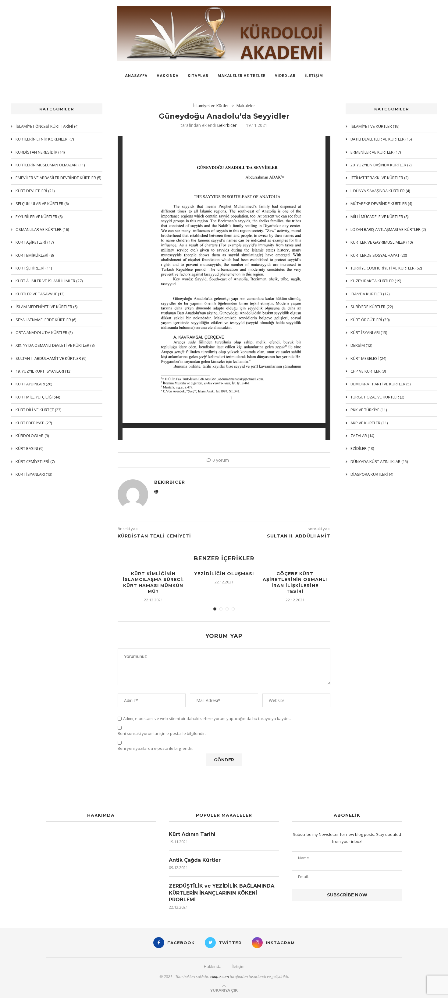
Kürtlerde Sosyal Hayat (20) (378, 255)
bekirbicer (226, 125)
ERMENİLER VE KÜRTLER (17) (375, 152)
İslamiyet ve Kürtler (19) (374, 126)
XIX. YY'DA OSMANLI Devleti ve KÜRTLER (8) (55, 345)
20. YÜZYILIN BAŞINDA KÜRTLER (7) (380, 165)
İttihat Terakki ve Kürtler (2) (379, 177)
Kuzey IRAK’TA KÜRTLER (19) (375, 280)
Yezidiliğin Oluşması (224, 573)
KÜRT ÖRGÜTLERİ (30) (369, 319)
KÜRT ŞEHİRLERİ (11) (34, 268)
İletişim (314, 76)
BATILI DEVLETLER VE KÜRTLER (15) (381, 139)
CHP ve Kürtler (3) (368, 371)
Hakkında (168, 76)
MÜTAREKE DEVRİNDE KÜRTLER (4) (381, 203)
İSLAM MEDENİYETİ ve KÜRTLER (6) (46, 306)
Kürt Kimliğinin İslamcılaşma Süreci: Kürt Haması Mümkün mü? (153, 582)
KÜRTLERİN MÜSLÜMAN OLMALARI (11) (50, 165)
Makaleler (245, 105)
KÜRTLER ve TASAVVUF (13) (40, 294)
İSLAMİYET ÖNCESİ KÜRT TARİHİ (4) (47, 126)
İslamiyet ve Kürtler (211, 105)
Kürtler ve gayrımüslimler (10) (381, 242)
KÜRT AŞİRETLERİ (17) (35, 242)
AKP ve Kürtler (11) (369, 423)
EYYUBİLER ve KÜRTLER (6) (39, 216)
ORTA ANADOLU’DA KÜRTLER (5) (44, 332)
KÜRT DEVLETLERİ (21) (35, 190)
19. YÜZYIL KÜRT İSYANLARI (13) (43, 371)
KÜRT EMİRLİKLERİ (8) (35, 255)
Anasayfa (136, 76)
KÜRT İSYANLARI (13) (368, 332)
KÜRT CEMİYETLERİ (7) (35, 461)
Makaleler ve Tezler (242, 76)
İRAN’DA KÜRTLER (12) (369, 294)
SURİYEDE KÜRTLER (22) (371, 306)
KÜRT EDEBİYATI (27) (34, 423)
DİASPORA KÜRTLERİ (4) (371, 474)
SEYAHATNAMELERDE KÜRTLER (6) (46, 319)
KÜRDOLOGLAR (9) (32, 435)
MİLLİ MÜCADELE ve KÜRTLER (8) (379, 216)
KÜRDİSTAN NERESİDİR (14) (40, 152)
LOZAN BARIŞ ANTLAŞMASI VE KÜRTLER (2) (388, 229)
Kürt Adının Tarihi (192, 834)
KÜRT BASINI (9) (29, 448)
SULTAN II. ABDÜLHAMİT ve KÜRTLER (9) (51, 358)
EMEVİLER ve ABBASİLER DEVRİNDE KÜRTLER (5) (58, 177)
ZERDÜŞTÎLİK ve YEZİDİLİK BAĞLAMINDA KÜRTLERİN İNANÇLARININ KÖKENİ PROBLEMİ (221, 892)
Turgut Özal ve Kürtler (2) (377, 397)
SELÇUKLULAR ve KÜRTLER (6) (42, 203)
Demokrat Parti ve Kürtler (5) (380, 384)
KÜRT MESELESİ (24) (368, 358)
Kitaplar (198, 76)
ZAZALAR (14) (362, 435)
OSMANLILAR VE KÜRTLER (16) (42, 229)
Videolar (285, 76)
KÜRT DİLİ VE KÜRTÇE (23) (38, 409)
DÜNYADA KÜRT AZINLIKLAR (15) (379, 461)
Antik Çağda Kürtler (195, 860)
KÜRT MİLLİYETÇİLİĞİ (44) (38, 397)
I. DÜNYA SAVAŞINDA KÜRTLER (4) (380, 190)
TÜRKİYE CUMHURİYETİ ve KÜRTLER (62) (386, 268)
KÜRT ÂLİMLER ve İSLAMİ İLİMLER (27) (49, 280)
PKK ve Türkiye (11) (368, 409)
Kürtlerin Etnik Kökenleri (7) (45, 139)
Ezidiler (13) (362, 448)
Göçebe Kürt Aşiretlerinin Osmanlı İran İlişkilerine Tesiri (295, 582)
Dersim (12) (361, 345)
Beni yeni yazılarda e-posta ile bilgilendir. (155, 748)
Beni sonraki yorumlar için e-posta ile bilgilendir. (162, 733)
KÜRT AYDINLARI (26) (34, 384)
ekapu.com (219, 976)
